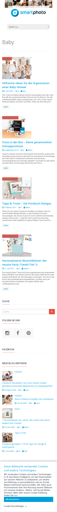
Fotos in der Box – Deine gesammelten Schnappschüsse (27, 144)
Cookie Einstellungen (14, 506)
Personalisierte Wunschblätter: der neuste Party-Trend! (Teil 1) (24, 262)
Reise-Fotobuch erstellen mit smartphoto (34, 399)
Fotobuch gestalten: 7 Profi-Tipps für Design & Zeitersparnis (24, 445)
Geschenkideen (10, 236)
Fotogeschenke (10, 118)
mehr (6, 107)
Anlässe (7, 58)
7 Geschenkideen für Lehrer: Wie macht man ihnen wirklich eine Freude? (26, 422)
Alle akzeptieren (12, 499)
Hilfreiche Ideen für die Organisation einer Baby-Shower (25, 85)
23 (19, 451)
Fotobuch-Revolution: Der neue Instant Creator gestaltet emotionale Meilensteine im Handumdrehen (27, 384)
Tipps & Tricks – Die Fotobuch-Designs (26, 203)
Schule (17, 409)
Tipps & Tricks (10, 179)
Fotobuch (18, 372)
